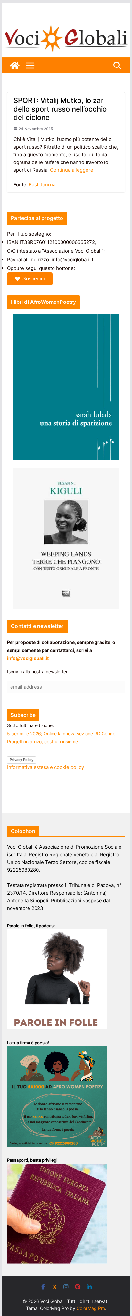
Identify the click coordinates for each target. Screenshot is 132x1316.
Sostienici (33, 278)
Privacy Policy (21, 759)
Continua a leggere (71, 170)
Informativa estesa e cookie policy (45, 767)
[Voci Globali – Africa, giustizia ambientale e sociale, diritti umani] (66, 25)
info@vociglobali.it (28, 658)
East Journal (43, 185)
